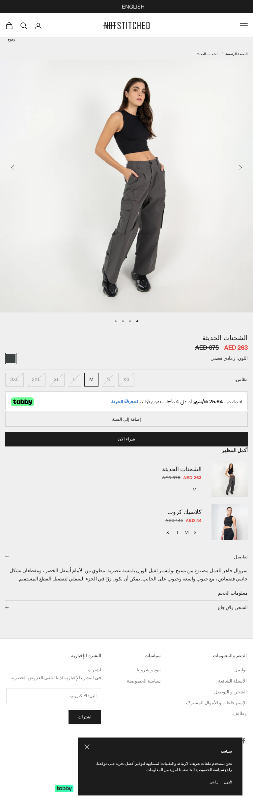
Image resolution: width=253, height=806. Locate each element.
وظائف (240, 713)
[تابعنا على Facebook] (243, 741)
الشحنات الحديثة (207, 54)
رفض (214, 781)
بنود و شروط (148, 670)
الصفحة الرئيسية (236, 54)
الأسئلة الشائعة (232, 681)
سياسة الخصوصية (144, 681)
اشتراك (85, 716)
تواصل (240, 670)
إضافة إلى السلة (126, 419)
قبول (228, 781)
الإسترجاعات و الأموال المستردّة (216, 703)
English (133, 6)
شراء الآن (126, 439)
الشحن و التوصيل (230, 692)
